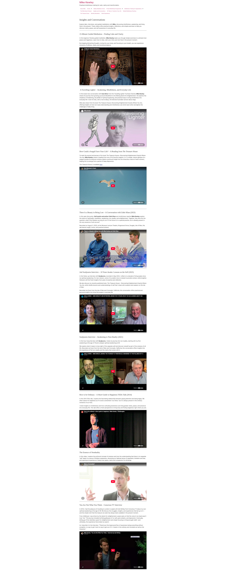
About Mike (82, 8)
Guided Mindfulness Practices (129, 11)
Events (88, 8)
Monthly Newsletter (95, 13)
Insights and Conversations (99, 11)
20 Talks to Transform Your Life (114, 11)
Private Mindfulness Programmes (113, 8)
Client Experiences (105, 13)
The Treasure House (84, 13)
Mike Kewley (86, 2)
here (101, 164)
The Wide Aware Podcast (86, 11)
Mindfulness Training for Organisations (133, 8)
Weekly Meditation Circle (99, 8)
